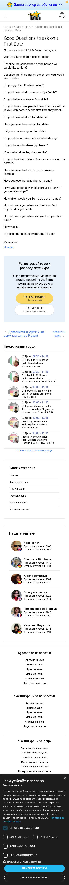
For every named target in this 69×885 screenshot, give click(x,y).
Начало (8, 26)
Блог (18, 26)
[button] (34, 861)
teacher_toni (49, 50)
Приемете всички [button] (34, 868)
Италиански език (20, 509)
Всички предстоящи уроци (34, 450)
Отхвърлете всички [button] (34, 877)
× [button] (64, 778)
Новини (28, 26)
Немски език (17, 489)
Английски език (19, 482)
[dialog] (34, 829)
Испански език (18, 502)
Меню (8, 16)
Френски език (18, 495)
